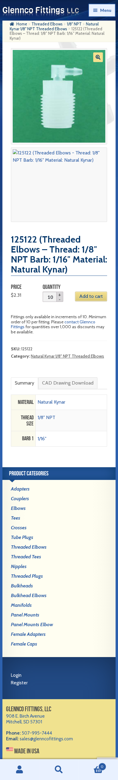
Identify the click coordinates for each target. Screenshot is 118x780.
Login (16, 675)
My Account (19, 769)
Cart (91, 764)
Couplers (20, 498)
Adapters (20, 489)
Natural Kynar (51, 402)
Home (21, 23)
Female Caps (24, 644)
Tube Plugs (22, 537)
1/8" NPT (74, 23)
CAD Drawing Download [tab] (67, 383)
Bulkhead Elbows (29, 595)
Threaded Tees (26, 557)
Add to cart (91, 296)
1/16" (42, 438)
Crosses (19, 527)
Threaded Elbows (47, 23)
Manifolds (21, 605)
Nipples (19, 566)
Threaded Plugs (27, 576)
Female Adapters (28, 634)
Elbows (18, 508)
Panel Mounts (25, 615)
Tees (15, 518)
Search (59, 769)
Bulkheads (22, 586)
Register (19, 683)
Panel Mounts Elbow (32, 624)
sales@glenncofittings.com (46, 739)
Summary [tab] (24, 383)
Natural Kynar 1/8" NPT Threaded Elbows (54, 26)
